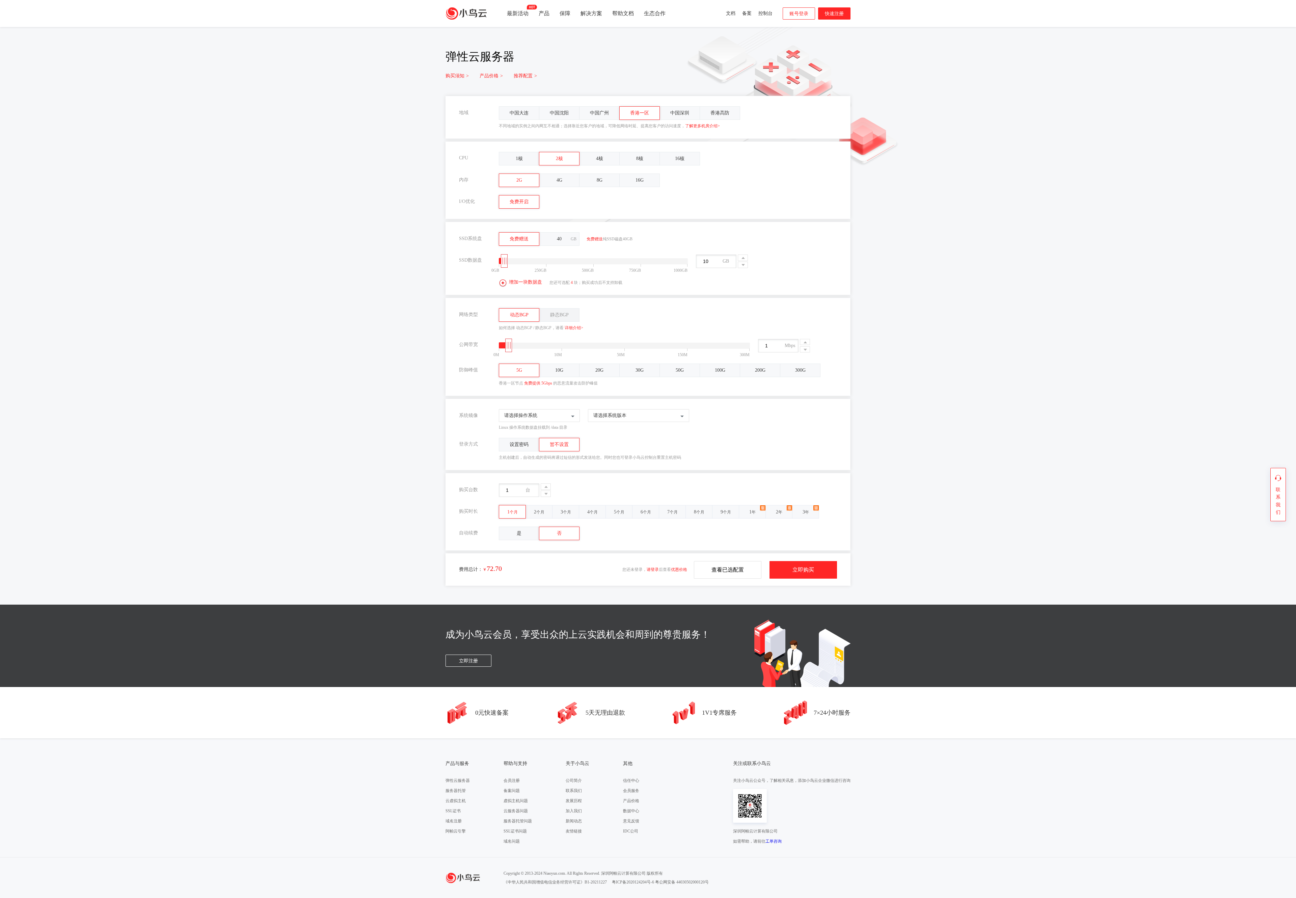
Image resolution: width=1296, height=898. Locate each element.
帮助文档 (623, 13)
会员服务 (631, 790)
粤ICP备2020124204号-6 (633, 882)
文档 (730, 13)
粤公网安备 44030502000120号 (682, 882)
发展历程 (574, 800)
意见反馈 (631, 821)
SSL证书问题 (515, 831)
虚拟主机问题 (516, 800)
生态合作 (655, 13)
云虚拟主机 (456, 800)
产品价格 (491, 75)
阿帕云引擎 (456, 831)
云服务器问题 (516, 811)
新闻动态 (574, 821)
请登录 (653, 569)
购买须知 (457, 75)
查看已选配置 (727, 570)
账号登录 (798, 13)
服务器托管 (456, 790)
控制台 (765, 13)
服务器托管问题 (518, 821)
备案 (747, 13)
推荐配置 (525, 75)
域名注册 (454, 821)
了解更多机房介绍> (702, 126)
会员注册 (512, 780)
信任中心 (631, 780)
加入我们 (574, 811)
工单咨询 (773, 841)
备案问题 (512, 790)
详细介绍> (574, 327)
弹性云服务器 (458, 780)
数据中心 (631, 811)
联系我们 (574, 790)
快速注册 (834, 13)
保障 (565, 13)
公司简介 (574, 780)
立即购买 (803, 570)
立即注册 (468, 660)
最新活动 (518, 13)
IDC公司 (630, 831)
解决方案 (591, 13)
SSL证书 (453, 811)
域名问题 (512, 841)
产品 (544, 13)
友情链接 (574, 831)
